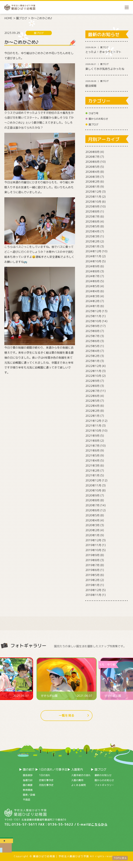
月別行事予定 (46, 785)
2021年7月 (92, 446)
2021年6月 (92, 450)
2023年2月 (92, 356)
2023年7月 (92, 336)
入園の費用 (77, 780)
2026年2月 (92, 181)
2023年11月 (93, 316)
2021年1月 (92, 475)
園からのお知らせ (98, 118)
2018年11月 (93, 595)
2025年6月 (92, 221)
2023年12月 (93, 311)
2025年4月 (92, 231)
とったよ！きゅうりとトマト (103, 52)
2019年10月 (93, 550)
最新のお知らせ (103, 775)
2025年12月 (93, 192)
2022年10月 (93, 376)
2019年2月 (92, 580)
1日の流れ (44, 775)
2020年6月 (92, 510)
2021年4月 (92, 460)
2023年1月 (92, 361)
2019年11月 (93, 545)
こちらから (99, 824)
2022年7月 (92, 391)
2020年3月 (92, 525)
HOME (8, 18)
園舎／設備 (29, 794)
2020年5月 (92, 515)
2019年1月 (92, 585)
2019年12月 (93, 540)
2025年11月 (93, 197)
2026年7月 (92, 157)
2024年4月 (92, 291)
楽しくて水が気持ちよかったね (104, 69)
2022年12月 (93, 366)
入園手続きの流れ (81, 775)
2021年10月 (93, 430)
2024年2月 (92, 301)
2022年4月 (92, 406)
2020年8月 (92, 500)
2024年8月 (92, 271)
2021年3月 (92, 465)
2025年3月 (92, 236)
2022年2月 (92, 411)
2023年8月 (92, 331)
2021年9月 (92, 436)
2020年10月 (93, 490)
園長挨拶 (28, 775)
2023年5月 (92, 346)
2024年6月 (92, 281)
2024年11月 (93, 256)
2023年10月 (93, 321)
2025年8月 (92, 211)
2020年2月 (92, 530)
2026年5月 (92, 167)
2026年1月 (92, 186)
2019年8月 (92, 560)
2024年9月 (92, 266)
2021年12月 (93, 421)
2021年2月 (92, 470)
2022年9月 (92, 381)
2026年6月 (92, 162)
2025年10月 (93, 202)
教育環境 (28, 789)
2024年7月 (92, 276)
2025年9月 (92, 206)
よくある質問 (78, 785)
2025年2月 (92, 241)
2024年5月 (92, 286)
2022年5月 (92, 401)
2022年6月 (92, 396)
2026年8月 (92, 152)
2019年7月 (92, 565)
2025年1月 (92, 246)
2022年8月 (92, 386)
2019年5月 (92, 575)
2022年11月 (93, 371)
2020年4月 (92, 520)
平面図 (26, 799)
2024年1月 (92, 306)
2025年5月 (92, 226)
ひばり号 (93, 113)
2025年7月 (92, 216)
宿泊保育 (90, 86)
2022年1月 (92, 416)
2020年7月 (92, 505)
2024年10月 (93, 261)
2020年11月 (93, 485)
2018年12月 (93, 590)
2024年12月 (93, 251)
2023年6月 (92, 341)
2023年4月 (92, 351)
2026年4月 (92, 172)
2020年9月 (92, 495)
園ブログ (21, 18)
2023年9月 (92, 326)
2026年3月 (92, 177)
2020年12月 (93, 480)
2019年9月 (92, 555)
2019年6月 (92, 570)
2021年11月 (93, 425)
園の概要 (28, 785)
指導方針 (28, 780)
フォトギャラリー (104, 785)
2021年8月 (92, 441)
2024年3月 (92, 296)
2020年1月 (92, 535)
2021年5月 (92, 455)
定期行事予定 (46, 780)
